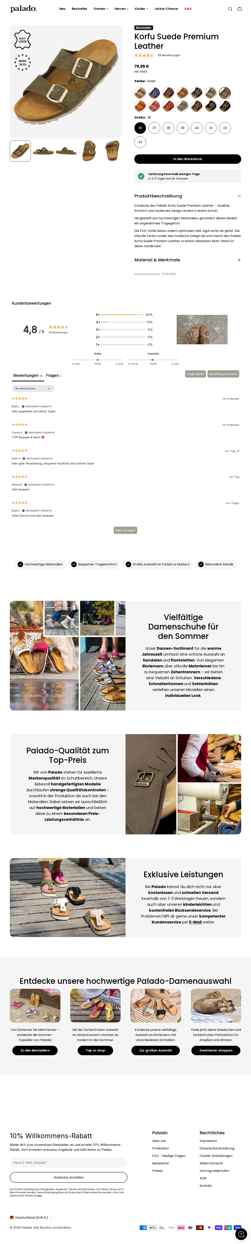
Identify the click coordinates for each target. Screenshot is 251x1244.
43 (140, 142)
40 (197, 128)
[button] (202, 329)
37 (154, 128)
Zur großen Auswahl (155, 1050)
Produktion (160, 1148)
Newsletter (160, 1163)
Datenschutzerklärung (217, 1148)
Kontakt (206, 1185)
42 (225, 128)
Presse (157, 1170)
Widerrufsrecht (211, 1163)
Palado (26, 1227)
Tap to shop (95, 1050)
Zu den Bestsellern (35, 1050)
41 (210, 128)
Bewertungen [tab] (28, 375)
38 (168, 128)
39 (182, 128)
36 (140, 128)
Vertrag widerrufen (214, 1170)
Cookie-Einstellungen (216, 1156)
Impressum (208, 1141)
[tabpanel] (125, 461)
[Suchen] (230, 9)
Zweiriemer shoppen (215, 1050)
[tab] (53, 376)
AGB (203, 1178)
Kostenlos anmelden (69, 1177)
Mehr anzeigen (125, 530)
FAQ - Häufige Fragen (168, 1156)
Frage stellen (195, 374)
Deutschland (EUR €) (31, 1217)
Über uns (159, 1141)
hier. (39, 1195)
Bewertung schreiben (223, 374)
